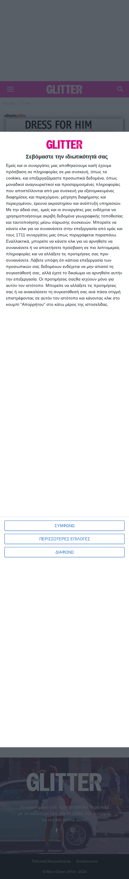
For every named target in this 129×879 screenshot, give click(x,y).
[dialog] (64, 439)
